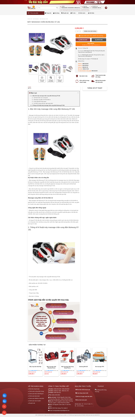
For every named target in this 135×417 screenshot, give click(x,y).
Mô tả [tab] (29, 88)
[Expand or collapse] (78, 93)
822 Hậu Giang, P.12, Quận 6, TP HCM (88, 58)
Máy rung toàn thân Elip (35, 366)
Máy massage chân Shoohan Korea (51, 367)
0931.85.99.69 (85, 65)
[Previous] (29, 49)
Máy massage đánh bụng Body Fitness (67, 367)
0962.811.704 (85, 67)
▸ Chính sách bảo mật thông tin (36, 393)
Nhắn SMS (99, 39)
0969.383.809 (34, 370)
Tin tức (73, 13)
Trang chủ (48, 13)
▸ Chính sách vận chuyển (34, 400)
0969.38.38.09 (83, 39)
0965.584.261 (57, 392)
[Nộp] (57, 8)
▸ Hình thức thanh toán (33, 389)
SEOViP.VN (97, 415)
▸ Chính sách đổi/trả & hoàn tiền (36, 398)
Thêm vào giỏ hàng (90, 31)
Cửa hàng (57, 13)
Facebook (101, 386)
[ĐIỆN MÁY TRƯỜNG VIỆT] (31, 7)
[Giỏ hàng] (106, 8)
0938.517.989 (57, 390)
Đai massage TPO (99, 366)
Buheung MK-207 (83, 366)
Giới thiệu (91, 13)
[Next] (72, 49)
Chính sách (82, 13)
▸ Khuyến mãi (31, 403)
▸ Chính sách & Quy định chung (36, 391)
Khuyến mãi (65, 13)
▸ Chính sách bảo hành (34, 396)
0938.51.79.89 (86, 69)
